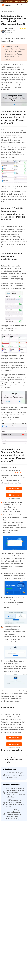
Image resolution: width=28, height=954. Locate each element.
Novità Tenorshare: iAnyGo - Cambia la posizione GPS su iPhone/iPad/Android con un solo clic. (15, 803)
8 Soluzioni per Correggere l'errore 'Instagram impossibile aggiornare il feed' (15, 775)
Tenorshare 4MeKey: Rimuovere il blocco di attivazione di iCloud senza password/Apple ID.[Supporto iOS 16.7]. (14, 814)
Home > (5, 11)
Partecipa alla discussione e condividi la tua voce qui (14, 760)
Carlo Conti (9, 28)
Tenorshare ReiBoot (14, 473)
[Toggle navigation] (24, 5)
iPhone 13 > (11, 11)
